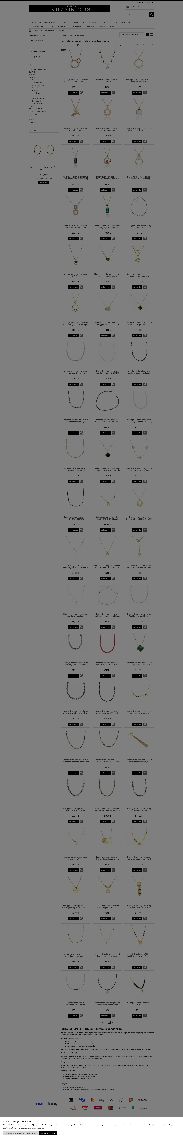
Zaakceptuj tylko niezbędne (14, 1133)
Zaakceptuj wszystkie (48, 1133)
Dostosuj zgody (32, 1133)
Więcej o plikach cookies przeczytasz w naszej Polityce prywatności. (23, 1128)
